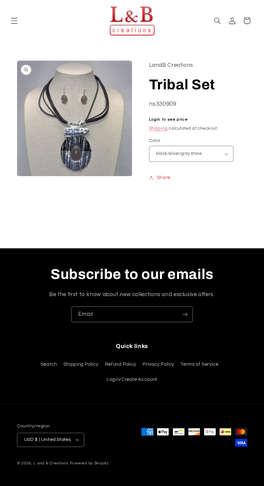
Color (155, 140)
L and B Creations (51, 463)
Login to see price (168, 119)
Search (49, 364)
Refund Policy (120, 364)
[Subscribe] (185, 314)
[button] (14, 20)
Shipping (158, 128)
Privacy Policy (158, 364)
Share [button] (163, 177)
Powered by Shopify (89, 463)
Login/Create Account (132, 379)
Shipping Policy (80, 364)
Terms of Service (199, 364)
